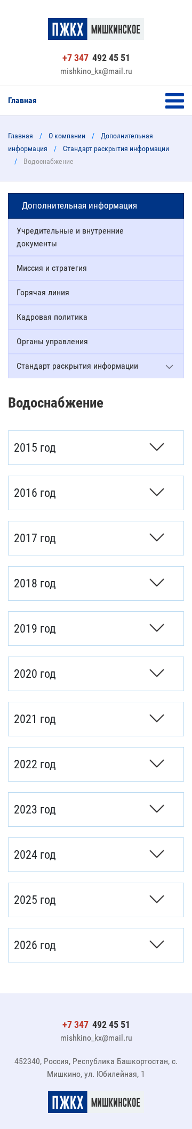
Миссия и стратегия (52, 268)
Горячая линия (43, 292)
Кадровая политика (52, 317)
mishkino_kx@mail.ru (96, 71)
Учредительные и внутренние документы (70, 237)
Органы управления (52, 341)
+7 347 (96, 57)
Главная (22, 100)
